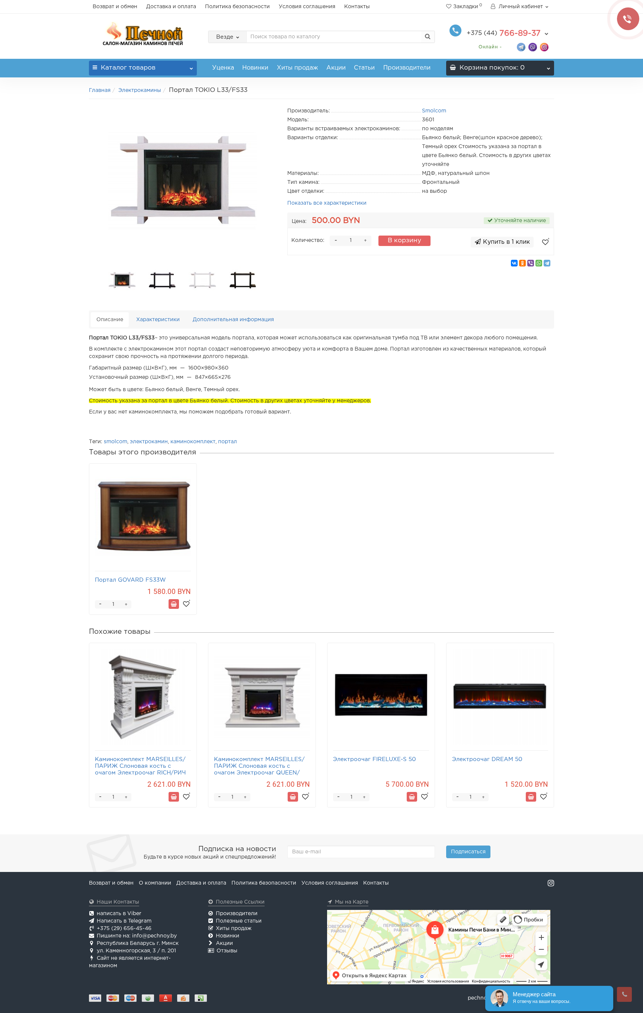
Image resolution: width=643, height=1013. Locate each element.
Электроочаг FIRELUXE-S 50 (374, 759)
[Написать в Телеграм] (521, 46)
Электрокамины (139, 90)
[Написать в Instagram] (544, 46)
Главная (100, 90)
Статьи (364, 68)
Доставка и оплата (171, 6)
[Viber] (530, 263)
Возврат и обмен (115, 6)
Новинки (255, 68)
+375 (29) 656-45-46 (124, 928)
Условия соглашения (307, 6)
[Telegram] (547, 263)
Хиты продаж (297, 68)
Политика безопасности (237, 6)
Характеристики (158, 319)
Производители (407, 68)
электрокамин (149, 442)
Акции (336, 68)
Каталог (128, 68)
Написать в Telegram (124, 921)
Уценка (223, 68)
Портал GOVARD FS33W (130, 580)
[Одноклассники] (522, 263)
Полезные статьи (239, 921)
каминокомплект (192, 442)
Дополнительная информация (233, 319)
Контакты (357, 6)
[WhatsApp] (538, 263)
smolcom (115, 442)
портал (227, 442)
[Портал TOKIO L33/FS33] (182, 180)
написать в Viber (119, 913)
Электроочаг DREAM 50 (487, 759)
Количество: (307, 240)
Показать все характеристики (327, 203)
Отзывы (227, 951)
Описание (109, 319)
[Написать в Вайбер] (532, 46)
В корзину (404, 240)
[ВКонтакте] (514, 263)
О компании (155, 883)
